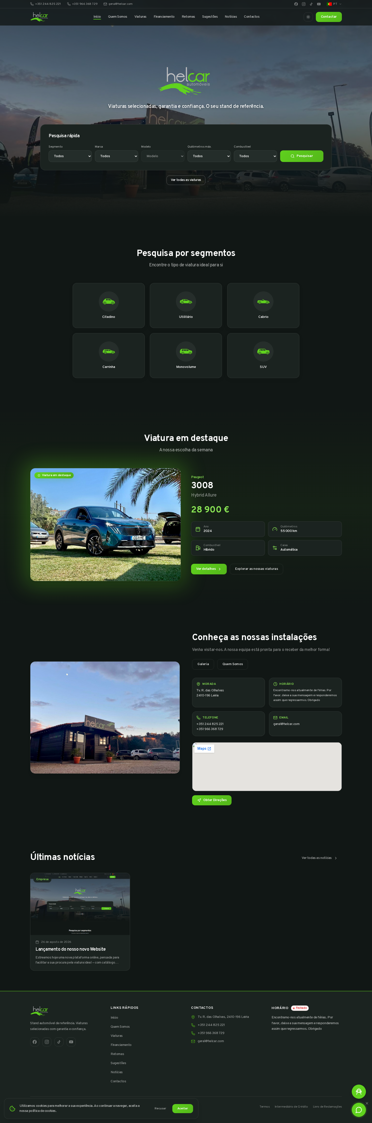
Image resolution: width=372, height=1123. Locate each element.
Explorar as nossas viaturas (256, 569)
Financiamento (164, 17)
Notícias (231, 17)
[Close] (367, 1103)
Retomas (188, 17)
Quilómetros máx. (200, 147)
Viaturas (140, 17)
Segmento (56, 147)
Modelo (146, 147)
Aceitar (182, 1109)
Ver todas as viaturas (186, 180)
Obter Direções (214, 800)
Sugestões (210, 17)
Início (97, 17)
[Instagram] (303, 4)
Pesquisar (305, 156)
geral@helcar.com (121, 4)
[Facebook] (296, 4)
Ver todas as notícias (317, 858)
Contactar (329, 17)
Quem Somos (117, 17)
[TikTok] (311, 4)
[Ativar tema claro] (308, 16)
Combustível (242, 147)
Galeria (203, 664)
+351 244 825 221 (48, 4)
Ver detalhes (206, 569)
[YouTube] (319, 4)
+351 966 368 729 (85, 4)
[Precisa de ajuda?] (359, 1092)
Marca (99, 147)
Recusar (160, 1109)
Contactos (251, 17)
